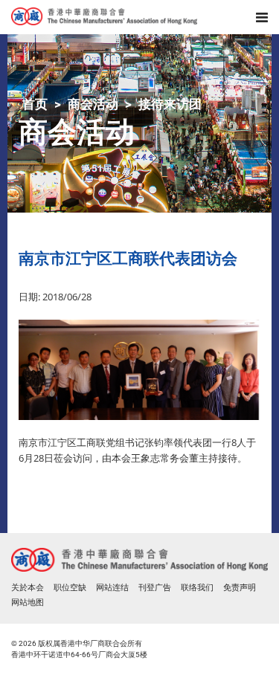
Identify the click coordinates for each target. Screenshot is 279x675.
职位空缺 (70, 587)
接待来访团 (170, 104)
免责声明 (239, 587)
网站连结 (112, 587)
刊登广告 (154, 587)
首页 (35, 104)
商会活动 (93, 104)
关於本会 (27, 587)
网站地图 (27, 602)
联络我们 (197, 587)
